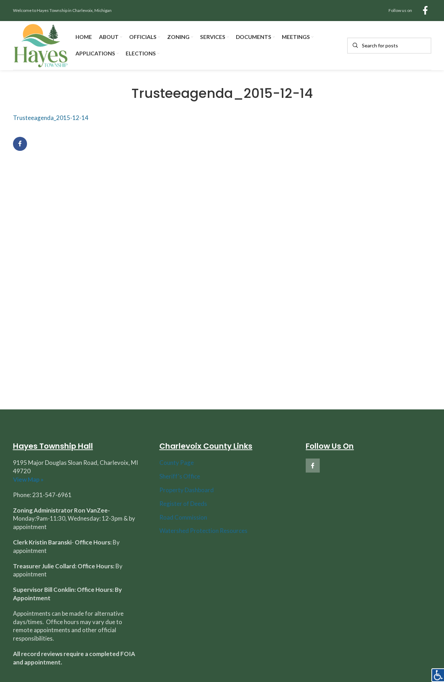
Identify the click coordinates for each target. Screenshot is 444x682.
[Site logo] (41, 44)
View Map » (28, 479)
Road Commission (183, 517)
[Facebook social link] (425, 11)
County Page (176, 462)
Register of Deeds (183, 503)
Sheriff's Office (179, 476)
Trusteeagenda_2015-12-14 (50, 117)
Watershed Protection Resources (203, 530)
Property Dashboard (186, 490)
